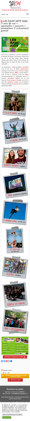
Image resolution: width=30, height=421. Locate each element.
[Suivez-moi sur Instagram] (6, 14)
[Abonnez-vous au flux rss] (1, 14)
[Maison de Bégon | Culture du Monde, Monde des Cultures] (15, 5)
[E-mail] (3, 14)
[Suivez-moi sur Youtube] (8, 14)
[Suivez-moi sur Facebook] (4, 14)
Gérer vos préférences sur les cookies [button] (12, 414)
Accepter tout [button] (6, 417)
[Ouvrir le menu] (27, 14)
